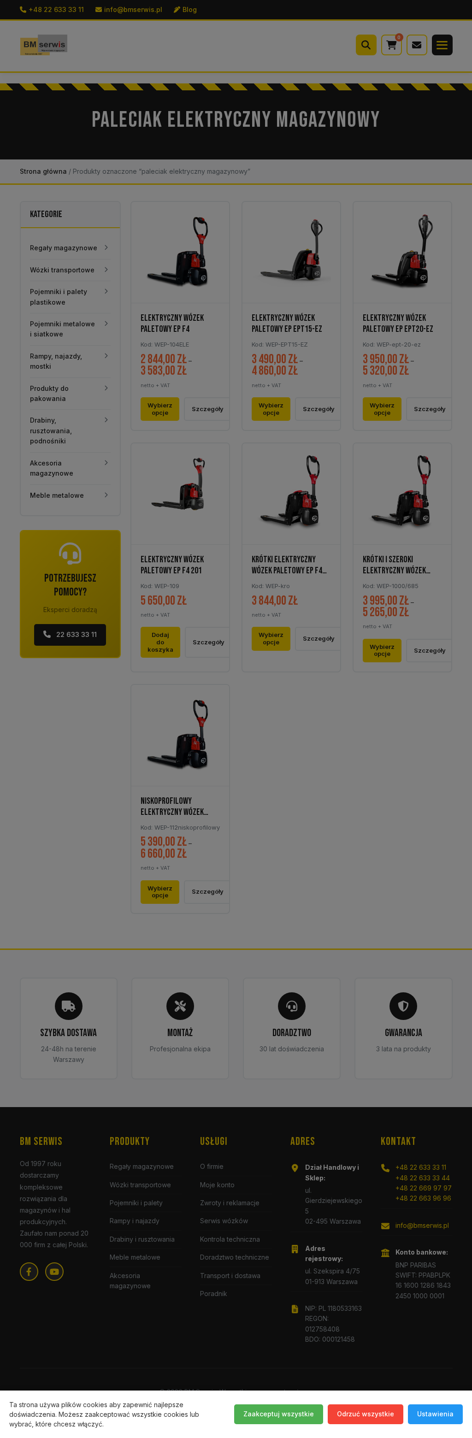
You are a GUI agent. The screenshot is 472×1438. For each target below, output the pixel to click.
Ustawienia (435, 1414)
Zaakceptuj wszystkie (278, 1414)
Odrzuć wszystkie (365, 1414)
